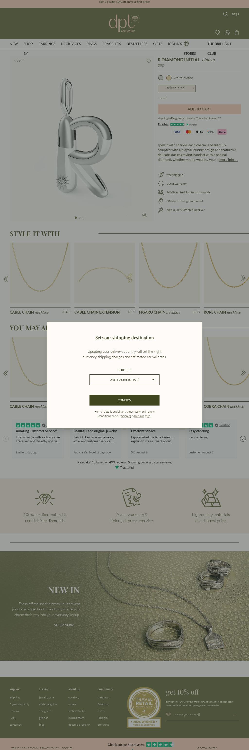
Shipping (126, 416)
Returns (139, 416)
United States (124, 379)
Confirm (125, 400)
